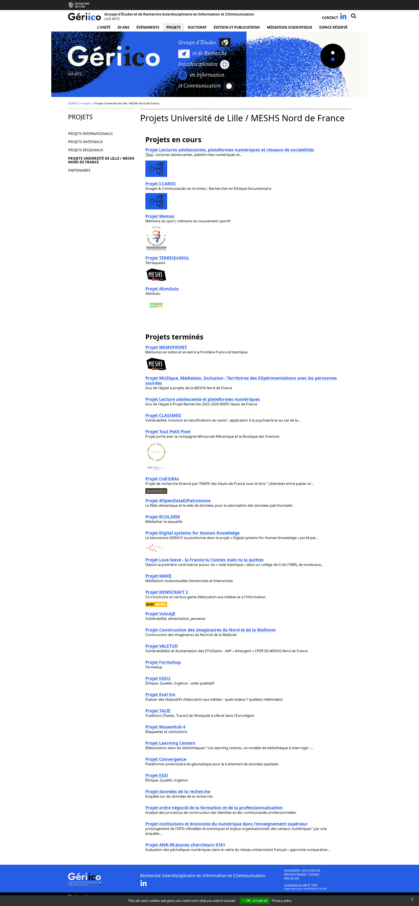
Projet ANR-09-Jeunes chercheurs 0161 (185, 844)
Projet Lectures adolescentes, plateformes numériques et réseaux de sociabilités (229, 149)
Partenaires (79, 170)
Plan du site (291, 878)
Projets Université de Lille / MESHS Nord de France (101, 160)
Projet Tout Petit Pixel (168, 431)
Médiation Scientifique (289, 27)
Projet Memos (159, 216)
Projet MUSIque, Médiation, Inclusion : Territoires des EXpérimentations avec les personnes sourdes (241, 380)
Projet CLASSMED (163, 415)
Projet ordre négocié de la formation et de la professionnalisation (214, 807)
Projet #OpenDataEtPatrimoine (178, 500)
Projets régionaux (85, 150)
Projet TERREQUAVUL (167, 257)
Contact (330, 17)
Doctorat (197, 27)
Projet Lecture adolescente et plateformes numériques (202, 399)
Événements (147, 27)
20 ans (123, 27)
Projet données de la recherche (177, 791)
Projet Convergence (165, 759)
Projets (173, 27)
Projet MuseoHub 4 (165, 726)
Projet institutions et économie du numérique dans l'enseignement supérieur (226, 823)
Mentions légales (295, 874)
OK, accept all (256, 901)
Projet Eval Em (160, 694)
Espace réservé (333, 27)
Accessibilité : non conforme (302, 870)
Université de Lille (295, 885)
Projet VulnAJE (160, 613)
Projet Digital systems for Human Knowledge (192, 532)
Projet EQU (156, 775)
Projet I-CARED (160, 183)
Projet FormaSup (163, 662)
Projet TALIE (157, 710)
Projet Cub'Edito (162, 478)
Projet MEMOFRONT (166, 347)
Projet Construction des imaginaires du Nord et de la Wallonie (210, 629)
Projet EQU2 (157, 678)
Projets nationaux (85, 141)
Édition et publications (237, 27)
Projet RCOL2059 (162, 516)
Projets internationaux (90, 133)
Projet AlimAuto (162, 288)
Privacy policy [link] (282, 901)
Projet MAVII (158, 575)
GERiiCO (73, 103)
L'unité (103, 27)
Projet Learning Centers (170, 742)
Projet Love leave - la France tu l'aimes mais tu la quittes (204, 559)
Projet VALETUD (161, 645)
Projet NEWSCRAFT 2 (166, 592)
